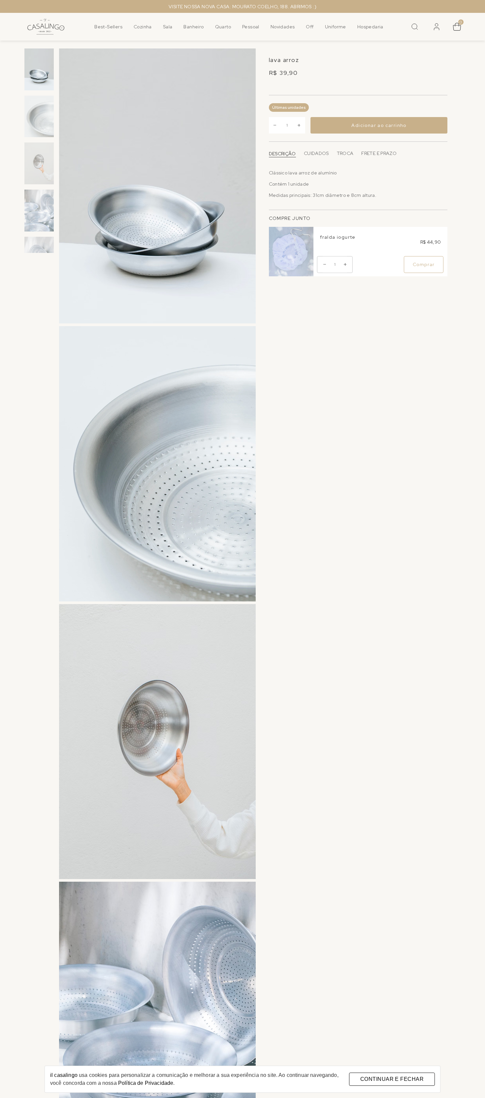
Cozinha (143, 27)
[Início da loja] (45, 27)
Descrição (282, 154)
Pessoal (250, 27)
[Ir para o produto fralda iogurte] (291, 251)
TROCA (345, 154)
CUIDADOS (316, 154)
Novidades (283, 27)
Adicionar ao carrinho (378, 126)
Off (309, 27)
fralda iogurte (338, 237)
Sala (168, 27)
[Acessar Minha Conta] (436, 29)
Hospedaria (370, 27)
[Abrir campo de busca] (415, 27)
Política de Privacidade (145, 1083)
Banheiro (193, 27)
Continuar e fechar (392, 1079)
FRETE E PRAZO (379, 154)
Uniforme (335, 27)
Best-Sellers (108, 27)
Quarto (223, 27)
